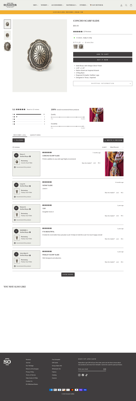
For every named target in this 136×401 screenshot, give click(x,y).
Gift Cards (55, 362)
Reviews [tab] (20, 135)
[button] (82, 31)
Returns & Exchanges (32, 369)
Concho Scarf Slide (26, 163)
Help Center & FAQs (32, 378)
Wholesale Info (56, 369)
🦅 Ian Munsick (96, 5)
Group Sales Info (57, 365)
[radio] (75, 46)
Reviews (28, 359)
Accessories (56, 5)
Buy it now (102, 60)
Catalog (54, 375)
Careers (54, 378)
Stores (83, 5)
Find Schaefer (56, 359)
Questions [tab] (36, 135)
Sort (105, 147)
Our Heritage (29, 365)
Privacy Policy (30, 372)
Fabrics (54, 372)
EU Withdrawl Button (32, 384)
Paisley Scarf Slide (26, 192)
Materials (70, 5)
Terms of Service (31, 375)
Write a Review (115, 140)
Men (35, 5)
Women (44, 5)
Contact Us (29, 381)
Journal (28, 362)
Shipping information (102, 83)
